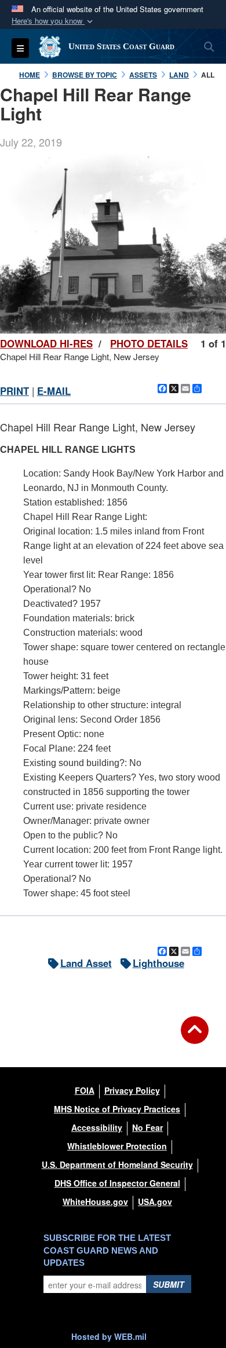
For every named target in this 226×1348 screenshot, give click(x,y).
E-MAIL (54, 391)
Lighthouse (158, 963)
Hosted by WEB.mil (109, 1336)
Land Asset (86, 963)
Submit (168, 1284)
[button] (53, 21)
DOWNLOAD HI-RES (46, 343)
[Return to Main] (195, 1037)
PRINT (14, 391)
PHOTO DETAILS (149, 343)
